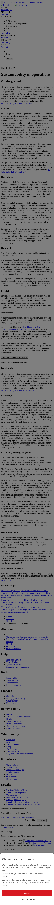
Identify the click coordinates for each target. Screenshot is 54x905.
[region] (27, 879)
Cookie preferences (27, 899)
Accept (27, 893)
